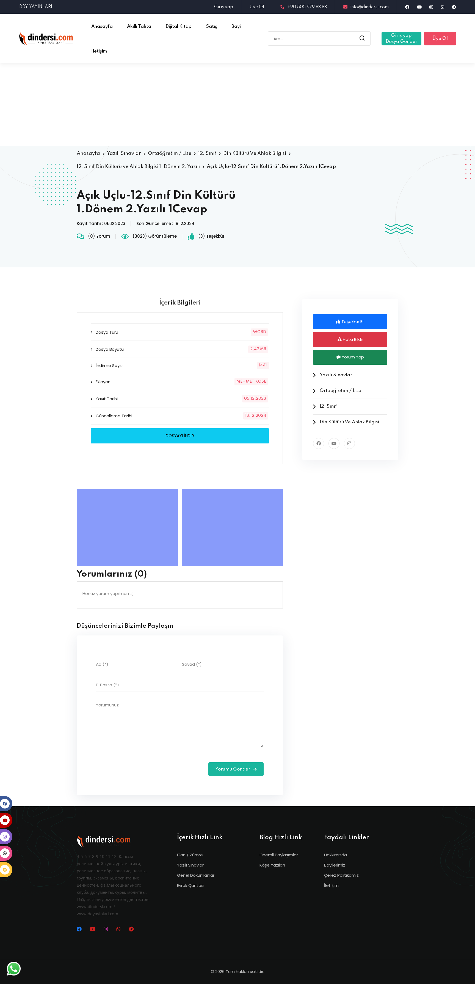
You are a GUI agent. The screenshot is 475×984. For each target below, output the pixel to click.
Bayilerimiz (334, 865)
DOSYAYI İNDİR (180, 435)
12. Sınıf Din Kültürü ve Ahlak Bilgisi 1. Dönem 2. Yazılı (138, 166)
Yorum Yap (352, 357)
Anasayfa (88, 153)
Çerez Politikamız (341, 875)
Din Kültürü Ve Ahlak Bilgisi (254, 153)
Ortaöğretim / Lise (169, 153)
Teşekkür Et (352, 321)
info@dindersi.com (369, 7)
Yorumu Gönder (233, 769)
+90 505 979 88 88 (307, 7)
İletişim (331, 885)
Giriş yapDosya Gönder (401, 38)
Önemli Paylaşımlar (278, 855)
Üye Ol (257, 7)
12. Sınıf (207, 153)
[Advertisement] (237, 104)
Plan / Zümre (190, 855)
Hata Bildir (352, 339)
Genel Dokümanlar (195, 875)
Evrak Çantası (190, 885)
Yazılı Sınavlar (124, 153)
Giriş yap (223, 7)
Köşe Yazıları (272, 865)
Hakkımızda (335, 855)
